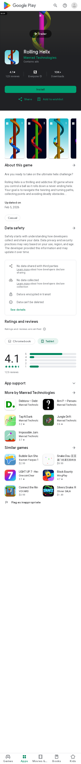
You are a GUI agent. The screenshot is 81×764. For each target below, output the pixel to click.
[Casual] (12, 218)
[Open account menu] (74, 5)
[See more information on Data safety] (74, 228)
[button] (41, 76)
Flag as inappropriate (23, 502)
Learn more (23, 269)
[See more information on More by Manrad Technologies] (74, 392)
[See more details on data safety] (18, 309)
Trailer (40, 33)
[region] (40, 74)
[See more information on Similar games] (74, 447)
